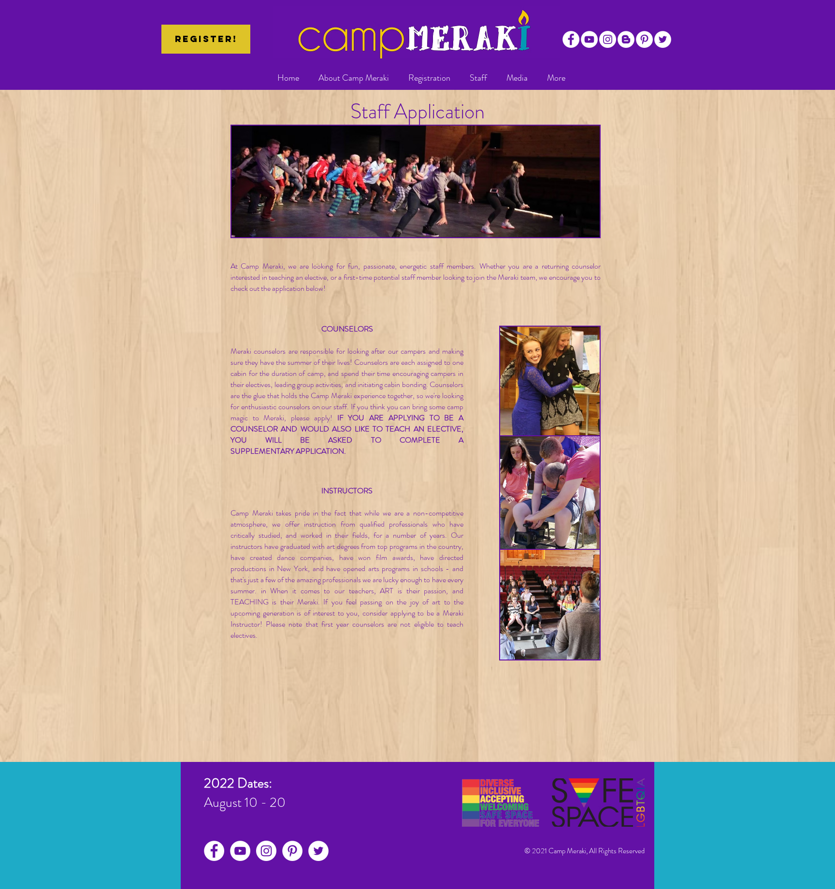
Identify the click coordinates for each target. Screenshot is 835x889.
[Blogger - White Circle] (626, 39)
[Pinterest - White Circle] (644, 39)
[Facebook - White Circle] (570, 39)
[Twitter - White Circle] (662, 39)
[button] (354, 78)
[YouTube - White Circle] (589, 39)
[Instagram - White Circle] (607, 39)
